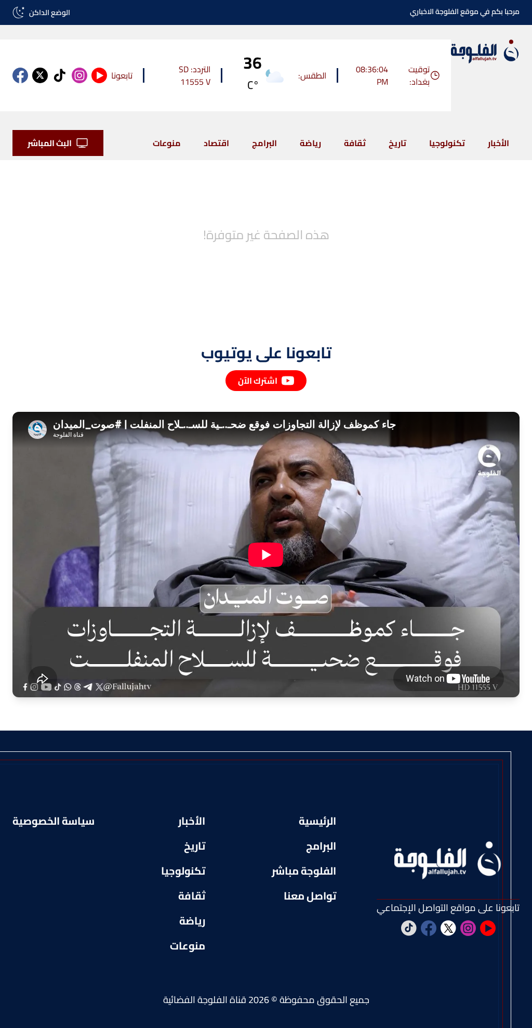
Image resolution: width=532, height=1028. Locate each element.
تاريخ (397, 143)
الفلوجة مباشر (304, 871)
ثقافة (355, 143)
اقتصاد (216, 143)
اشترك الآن (257, 380)
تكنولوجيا (447, 143)
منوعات (167, 143)
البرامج (264, 143)
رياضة (310, 143)
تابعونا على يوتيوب (266, 352)
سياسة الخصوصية (53, 821)
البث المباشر (50, 143)
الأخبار (498, 143)
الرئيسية (317, 821)
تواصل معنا (310, 896)
